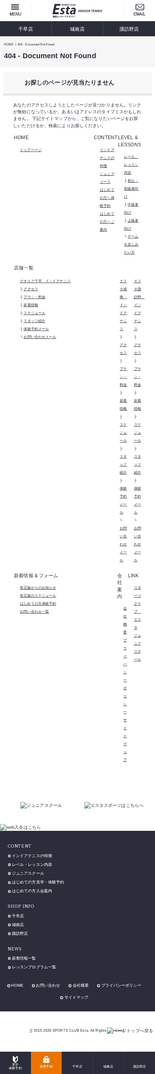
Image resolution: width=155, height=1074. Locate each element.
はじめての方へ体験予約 (107, 198)
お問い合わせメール (39, 337)
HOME (17, 985)
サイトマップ (76, 997)
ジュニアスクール (28, 873)
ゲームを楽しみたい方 (131, 244)
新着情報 (30, 305)
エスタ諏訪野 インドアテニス (139, 305)
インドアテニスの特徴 (107, 158)
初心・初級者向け (131, 189)
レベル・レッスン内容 (32, 864)
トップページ (31, 150)
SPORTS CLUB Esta (70, 1031)
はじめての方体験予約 (38, 604)
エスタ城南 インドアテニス (123, 305)
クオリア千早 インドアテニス (45, 281)
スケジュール (34, 313)
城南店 (77, 28)
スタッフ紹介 (34, 321)
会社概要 (81, 985)
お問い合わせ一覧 (34, 612)
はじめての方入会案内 (32, 891)
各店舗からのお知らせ (38, 588)
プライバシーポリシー (121, 985)
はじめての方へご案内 (107, 222)
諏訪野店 (129, 28)
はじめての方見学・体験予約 (38, 882)
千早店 (25, 28)
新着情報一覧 (24, 958)
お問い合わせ (48, 985)
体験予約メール (36, 329)
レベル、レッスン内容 (131, 165)
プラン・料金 (34, 297)
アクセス (30, 289)
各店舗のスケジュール (38, 596)
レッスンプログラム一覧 (34, 967)
